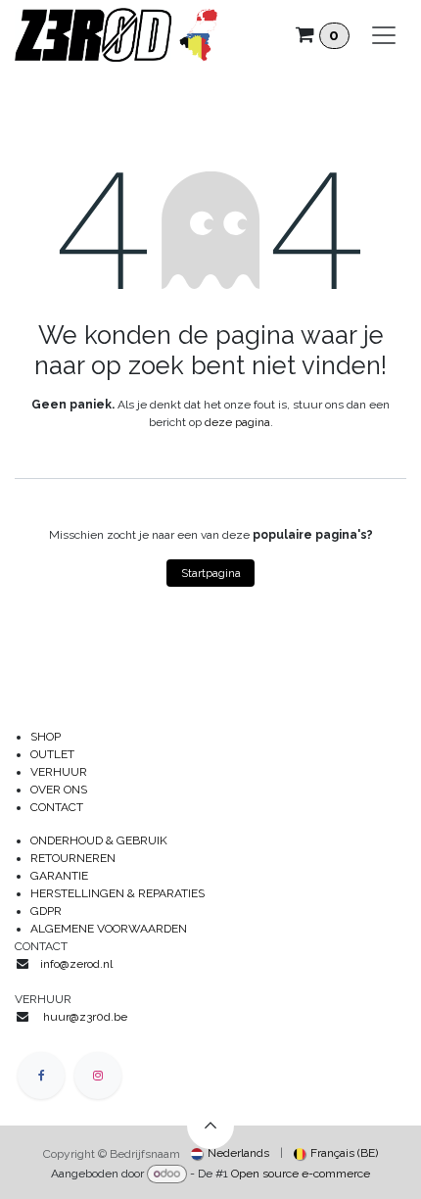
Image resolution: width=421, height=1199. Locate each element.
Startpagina (211, 573)
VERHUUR (58, 772)
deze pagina (237, 422)
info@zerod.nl (78, 964)
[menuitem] (230, 1153)
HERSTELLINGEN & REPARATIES (119, 893)
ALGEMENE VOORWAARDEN (108, 928)
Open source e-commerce (300, 1173)
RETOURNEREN (73, 858)
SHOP (45, 736)
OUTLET (52, 754)
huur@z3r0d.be (85, 1017)
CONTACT (56, 807)
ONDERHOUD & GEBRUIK (103, 840)
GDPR (46, 911)
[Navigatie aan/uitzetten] (383, 35)
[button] (210, 1125)
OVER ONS (58, 789)
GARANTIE (59, 876)
